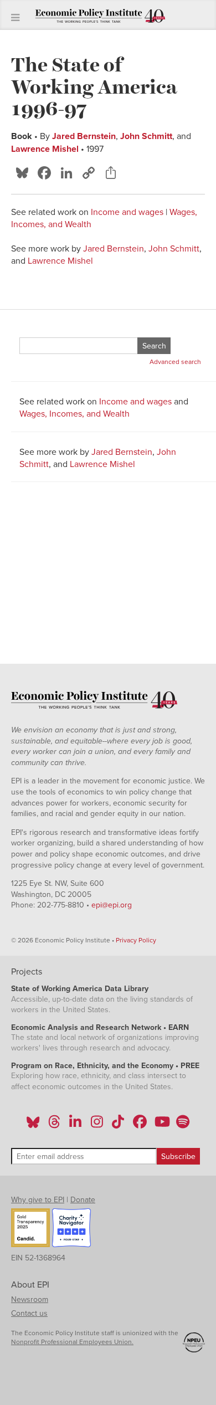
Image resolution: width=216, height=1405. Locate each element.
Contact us (29, 1313)
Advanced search (175, 362)
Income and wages (127, 212)
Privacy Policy (136, 940)
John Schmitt (146, 136)
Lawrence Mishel (45, 149)
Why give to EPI (37, 1199)
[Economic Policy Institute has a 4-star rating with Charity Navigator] (71, 1229)
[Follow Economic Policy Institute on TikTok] (118, 1125)
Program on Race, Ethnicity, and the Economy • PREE (105, 1065)
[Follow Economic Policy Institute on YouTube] (161, 1125)
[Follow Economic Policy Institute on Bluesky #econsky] (33, 1125)
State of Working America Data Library (79, 988)
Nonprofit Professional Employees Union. (72, 1342)
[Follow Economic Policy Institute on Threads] (54, 1125)
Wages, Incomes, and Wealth (74, 413)
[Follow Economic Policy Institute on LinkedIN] (75, 1125)
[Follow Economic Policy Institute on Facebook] (139, 1125)
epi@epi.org (111, 905)
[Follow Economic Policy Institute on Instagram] (96, 1125)
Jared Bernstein (84, 136)
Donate (82, 1199)
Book (21, 136)
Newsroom (29, 1299)
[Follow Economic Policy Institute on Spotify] (182, 1125)
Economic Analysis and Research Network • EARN (100, 1027)
